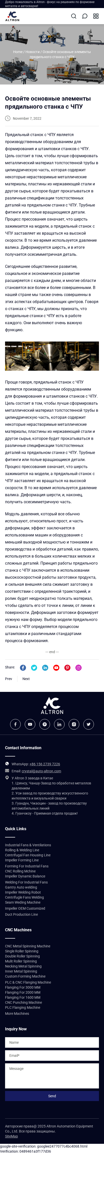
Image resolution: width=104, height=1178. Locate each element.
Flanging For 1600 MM (22, 997)
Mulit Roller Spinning (21, 961)
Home (17, 52)
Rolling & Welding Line (22, 850)
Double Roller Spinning (22, 956)
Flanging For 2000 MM (22, 992)
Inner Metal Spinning (21, 971)
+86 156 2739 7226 (45, 764)
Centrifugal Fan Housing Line (27, 855)
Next (26, 679)
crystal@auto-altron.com (41, 771)
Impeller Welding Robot (23, 892)
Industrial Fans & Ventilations (28, 845)
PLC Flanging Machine (22, 1007)
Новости (32, 52)
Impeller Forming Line (22, 860)
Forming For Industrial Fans (26, 866)
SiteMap (11, 1136)
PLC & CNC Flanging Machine (28, 982)
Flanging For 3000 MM (22, 987)
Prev (8, 679)
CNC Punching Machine (23, 1002)
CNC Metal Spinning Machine (27, 946)
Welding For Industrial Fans (26, 882)
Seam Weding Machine (22, 902)
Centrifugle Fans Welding (24, 897)
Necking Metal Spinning (23, 966)
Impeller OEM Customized (25, 908)
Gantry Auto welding (21, 887)
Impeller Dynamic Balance (25, 876)
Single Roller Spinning (21, 951)
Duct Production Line (21, 914)
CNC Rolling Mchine (20, 871)
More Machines (17, 1014)
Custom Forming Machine (25, 976)
